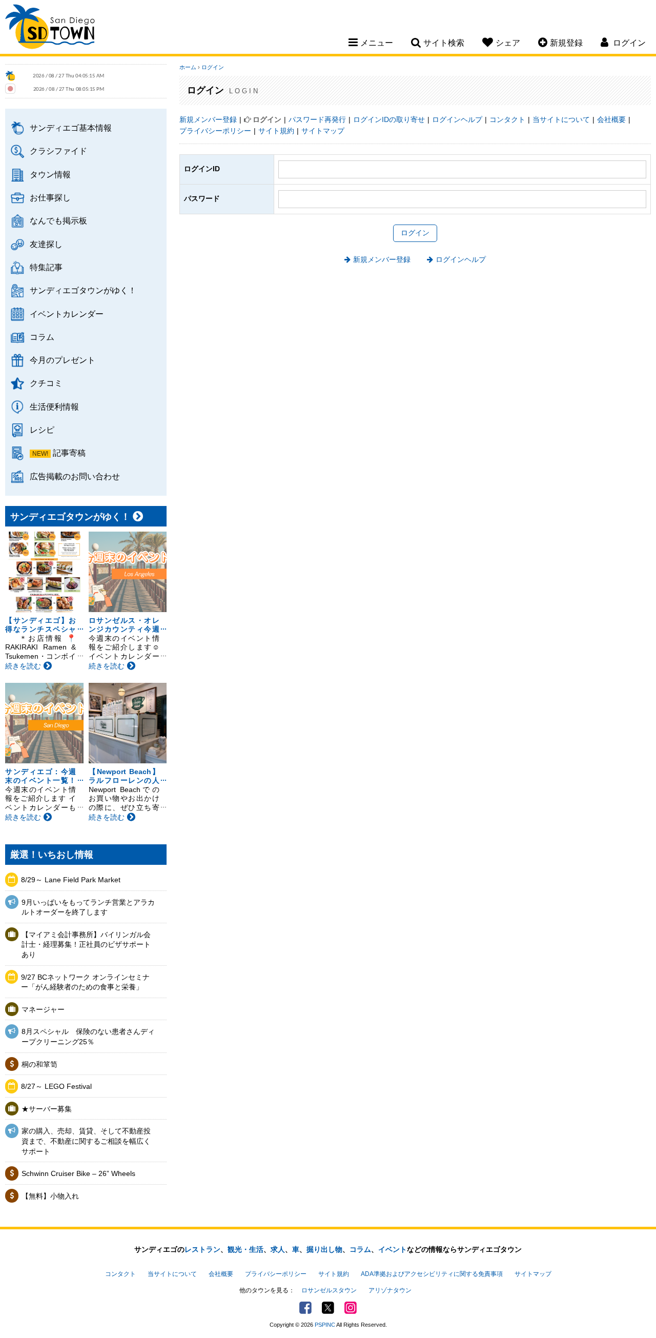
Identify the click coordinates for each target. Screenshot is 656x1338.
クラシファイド (58, 150)
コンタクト (507, 119)
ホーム (187, 67)
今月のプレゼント (62, 359)
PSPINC (325, 1325)
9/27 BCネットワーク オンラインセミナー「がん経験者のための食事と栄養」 (85, 982)
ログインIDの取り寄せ (389, 119)
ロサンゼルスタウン (329, 1290)
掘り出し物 (324, 1249)
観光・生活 (245, 1249)
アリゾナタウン (390, 1290)
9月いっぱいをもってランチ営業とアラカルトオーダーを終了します (88, 907)
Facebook (305, 1308)
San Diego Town (50, 28)
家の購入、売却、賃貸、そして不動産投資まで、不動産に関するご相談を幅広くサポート (86, 1141)
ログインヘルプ (457, 119)
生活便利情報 (54, 406)
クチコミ (46, 383)
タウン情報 (50, 174)
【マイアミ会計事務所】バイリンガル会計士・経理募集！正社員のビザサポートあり (86, 944)
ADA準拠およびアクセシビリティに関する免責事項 (432, 1274)
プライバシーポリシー (215, 131)
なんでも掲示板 (58, 220)
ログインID (202, 169)
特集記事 (46, 267)
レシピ (42, 429)
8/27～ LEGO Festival (56, 1086)
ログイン (212, 67)
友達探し (46, 244)
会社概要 (611, 119)
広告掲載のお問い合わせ (75, 476)
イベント (392, 1249)
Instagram (350, 1308)
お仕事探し (50, 197)
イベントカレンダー (67, 313)
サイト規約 (276, 131)
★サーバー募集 (47, 1109)
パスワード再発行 (317, 119)
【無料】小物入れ (50, 1196)
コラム (42, 336)
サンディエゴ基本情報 (71, 127)
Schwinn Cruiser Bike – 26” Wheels (78, 1173)
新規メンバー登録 (208, 119)
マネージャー (43, 1009)
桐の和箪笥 (39, 1064)
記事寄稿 (69, 452)
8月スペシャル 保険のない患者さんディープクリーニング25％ (88, 1036)
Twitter (328, 1308)
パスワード (202, 198)
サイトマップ (322, 131)
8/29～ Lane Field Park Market (70, 880)
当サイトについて (561, 119)
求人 (278, 1249)
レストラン (202, 1249)
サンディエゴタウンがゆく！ (83, 290)
